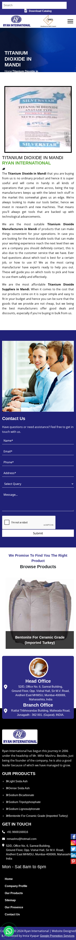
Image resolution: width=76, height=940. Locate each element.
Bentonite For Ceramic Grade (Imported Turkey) (38, 815)
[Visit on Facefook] (73, 836)
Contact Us (12, 914)
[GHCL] (48, 21)
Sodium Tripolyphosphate (24, 802)
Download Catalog (40, 10)
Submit (38, 533)
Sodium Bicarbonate (21, 795)
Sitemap (10, 900)
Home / (8, 73)
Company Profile (16, 886)
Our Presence (14, 907)
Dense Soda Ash (19, 788)
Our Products (14, 893)
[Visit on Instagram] (73, 842)
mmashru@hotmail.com (21, 838)
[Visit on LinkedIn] (73, 855)
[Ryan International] (16, 21)
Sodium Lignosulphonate (24, 808)
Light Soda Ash (18, 781)
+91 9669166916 (17, 831)
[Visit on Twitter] (73, 849)
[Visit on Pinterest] (73, 861)
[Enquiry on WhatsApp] (9, 931)
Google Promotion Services (57, 935)
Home (9, 878)
